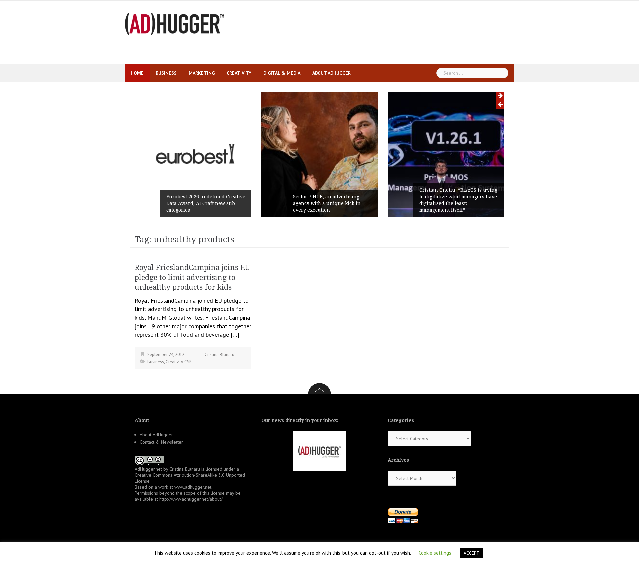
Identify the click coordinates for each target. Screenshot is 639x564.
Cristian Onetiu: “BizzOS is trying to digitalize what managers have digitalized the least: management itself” (458, 200)
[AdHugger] (175, 23)
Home (137, 73)
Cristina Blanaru (219, 354)
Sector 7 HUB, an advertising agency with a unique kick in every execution (327, 203)
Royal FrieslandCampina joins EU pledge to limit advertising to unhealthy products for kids (192, 277)
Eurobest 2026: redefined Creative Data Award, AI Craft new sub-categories (205, 203)
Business (166, 73)
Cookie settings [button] (435, 553)
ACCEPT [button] (471, 553)
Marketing (202, 73)
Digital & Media (281, 73)
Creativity (239, 73)
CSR (188, 362)
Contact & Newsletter (161, 442)
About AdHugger (331, 73)
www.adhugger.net (192, 487)
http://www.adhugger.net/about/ (191, 499)
